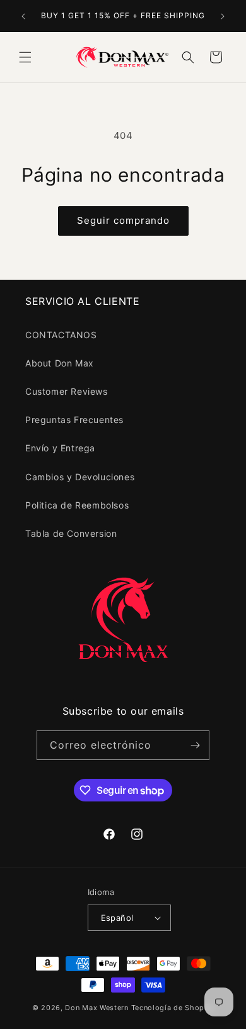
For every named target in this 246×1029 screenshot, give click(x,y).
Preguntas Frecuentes (74, 419)
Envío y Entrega (60, 448)
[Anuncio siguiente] (223, 16)
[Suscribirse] (195, 745)
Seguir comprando (123, 220)
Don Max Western (97, 1007)
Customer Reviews (66, 391)
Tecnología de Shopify (172, 1007)
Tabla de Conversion (71, 533)
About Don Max (59, 363)
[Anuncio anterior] (23, 16)
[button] (25, 57)
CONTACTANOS (61, 334)
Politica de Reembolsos (77, 505)
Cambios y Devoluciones (79, 476)
